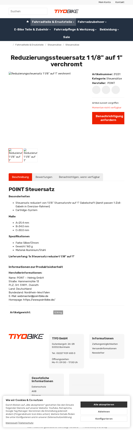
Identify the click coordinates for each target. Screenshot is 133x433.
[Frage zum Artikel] (116, 90)
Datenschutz (26, 422)
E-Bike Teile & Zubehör (31, 29)
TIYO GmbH (60, 338)
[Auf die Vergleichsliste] (106, 90)
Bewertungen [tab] (44, 177)
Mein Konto (105, 2)
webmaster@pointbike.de (32, 296)
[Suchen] (42, 11)
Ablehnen (104, 411)
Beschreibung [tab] (20, 177)
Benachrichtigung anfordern (109, 117)
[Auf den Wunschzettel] (96, 90)
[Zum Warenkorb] (121, 11)
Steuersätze (114, 78)
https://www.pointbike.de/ (39, 299)
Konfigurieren (104, 418)
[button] (15, 155)
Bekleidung (108, 29)
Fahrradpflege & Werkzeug (74, 29)
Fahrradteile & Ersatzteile (52, 22)
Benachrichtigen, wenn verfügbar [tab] (79, 177)
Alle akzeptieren (104, 404)
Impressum (11, 422)
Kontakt (120, 2)
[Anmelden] (113, 11)
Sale (66, 37)
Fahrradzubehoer (91, 22)
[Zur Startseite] (66, 11)
